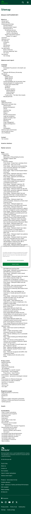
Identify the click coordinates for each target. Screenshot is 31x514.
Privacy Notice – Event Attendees (10, 374)
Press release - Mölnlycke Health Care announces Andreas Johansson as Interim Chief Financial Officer (15, 200)
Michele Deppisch (10, 90)
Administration (7, 105)
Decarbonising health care (10, 429)
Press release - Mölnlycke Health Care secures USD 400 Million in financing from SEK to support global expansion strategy (15, 241)
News (2, 152)
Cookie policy (5, 364)
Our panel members (10, 89)
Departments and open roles (9, 104)
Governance (5, 418)
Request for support (11, 36)
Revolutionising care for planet (9, 427)
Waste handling (5, 441)
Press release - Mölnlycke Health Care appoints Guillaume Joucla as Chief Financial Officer (15, 216)
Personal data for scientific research (11, 370)
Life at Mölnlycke (6, 133)
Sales (4, 126)
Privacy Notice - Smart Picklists (11, 373)
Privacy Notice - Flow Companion (10, 371)
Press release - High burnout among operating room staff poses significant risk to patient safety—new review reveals (15, 167)
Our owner (6, 52)
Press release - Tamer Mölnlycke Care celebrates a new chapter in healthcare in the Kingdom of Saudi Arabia (15, 302)
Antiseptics (6, 42)
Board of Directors (8, 49)
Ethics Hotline (5, 365)
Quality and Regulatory (9, 123)
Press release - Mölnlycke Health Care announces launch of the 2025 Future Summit (15, 204)
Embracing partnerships (8, 24)
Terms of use (5, 385)
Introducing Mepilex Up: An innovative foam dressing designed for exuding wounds (14, 82)
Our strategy (6, 55)
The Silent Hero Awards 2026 (10, 84)
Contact (3, 137)
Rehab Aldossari (10, 92)
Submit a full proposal (12, 33)
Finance (5, 113)
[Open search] (23, 2)
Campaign (4, 65)
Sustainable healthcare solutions (10, 436)
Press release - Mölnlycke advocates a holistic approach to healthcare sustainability (15, 174)
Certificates (5, 394)
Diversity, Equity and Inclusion (9, 130)
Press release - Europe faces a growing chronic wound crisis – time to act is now (15, 163)
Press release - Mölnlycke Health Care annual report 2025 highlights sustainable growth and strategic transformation (15, 213)
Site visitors (5, 383)
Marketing (6, 120)
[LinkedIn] (2, 502)
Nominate (7, 87)
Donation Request (7, 25)
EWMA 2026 (6, 155)
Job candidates (5, 368)
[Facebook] (13, 502)
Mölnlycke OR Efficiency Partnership (12, 72)
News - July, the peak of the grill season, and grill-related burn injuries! (14, 344)
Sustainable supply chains (8, 438)
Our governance (6, 48)
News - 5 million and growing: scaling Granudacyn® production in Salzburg (12, 331)
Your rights (4, 386)
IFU (2, 397)
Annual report (5, 21)
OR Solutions (6, 45)
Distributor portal (6, 415)
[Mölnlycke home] (4, 2)
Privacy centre (5, 361)
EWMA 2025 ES (9, 78)
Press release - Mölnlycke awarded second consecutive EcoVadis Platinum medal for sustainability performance (14, 181)
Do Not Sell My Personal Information (15, 260)
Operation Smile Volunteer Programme (15, 426)
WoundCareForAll (7, 96)
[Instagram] (6, 502)
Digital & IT (6, 111)
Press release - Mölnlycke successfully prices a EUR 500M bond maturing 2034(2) (15, 270)
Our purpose (5, 54)
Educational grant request (10, 27)
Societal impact (7, 424)
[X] (16, 502)
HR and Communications (9, 114)
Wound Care (6, 46)
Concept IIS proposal (11, 31)
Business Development (9, 107)
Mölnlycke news (6, 326)
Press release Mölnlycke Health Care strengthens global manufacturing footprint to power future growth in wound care (15, 320)
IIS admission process (10, 30)
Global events (5, 154)
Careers (3, 101)
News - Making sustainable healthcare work (14, 347)
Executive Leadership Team (10, 51)
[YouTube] (9, 502)
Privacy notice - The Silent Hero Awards (15, 95)
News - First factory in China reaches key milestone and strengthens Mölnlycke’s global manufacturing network (15, 341)
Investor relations (6, 143)
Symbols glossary (6, 401)
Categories (7, 86)
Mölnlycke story (6, 39)
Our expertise (5, 40)
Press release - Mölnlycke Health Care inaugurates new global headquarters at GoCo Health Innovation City (15, 225)
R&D (4, 125)
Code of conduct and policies (9, 412)
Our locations (5, 139)
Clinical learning (6, 22)
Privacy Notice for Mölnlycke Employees (12, 379)
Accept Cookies (15, 264)
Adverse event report (7, 60)
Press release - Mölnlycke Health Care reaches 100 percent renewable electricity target (15, 237)
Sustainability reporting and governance (12, 433)
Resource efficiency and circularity (12, 430)
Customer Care (7, 110)
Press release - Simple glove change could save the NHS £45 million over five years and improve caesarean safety (15, 297)
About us (4, 19)
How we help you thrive (7, 131)
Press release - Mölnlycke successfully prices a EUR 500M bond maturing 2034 (15, 267)
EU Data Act (5, 395)
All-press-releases (8, 161)
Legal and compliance (9, 116)
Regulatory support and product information (13, 398)
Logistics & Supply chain (9, 117)
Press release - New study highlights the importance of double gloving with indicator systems (14, 293)
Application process (7, 102)
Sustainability (6, 128)
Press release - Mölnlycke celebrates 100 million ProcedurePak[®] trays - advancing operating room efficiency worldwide (13, 185)
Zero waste (6, 432)
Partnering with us (8, 28)
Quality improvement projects (12, 34)
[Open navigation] (28, 2)
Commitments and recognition (9, 413)
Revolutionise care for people (9, 423)
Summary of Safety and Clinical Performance (13, 400)
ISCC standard (5, 421)
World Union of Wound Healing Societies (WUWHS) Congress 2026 (13, 157)
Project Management (8, 122)
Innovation (4, 37)
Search (3, 406)
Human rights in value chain (9, 420)
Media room (5, 160)
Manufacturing (7, 119)
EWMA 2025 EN (9, 77)
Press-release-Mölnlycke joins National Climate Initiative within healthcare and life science (15, 323)
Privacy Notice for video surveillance (11, 380)
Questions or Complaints (8, 382)
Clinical (5, 108)
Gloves (5, 43)
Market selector (6, 148)
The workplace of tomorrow (9, 439)
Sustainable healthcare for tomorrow (11, 435)
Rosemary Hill (10, 93)
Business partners (6, 362)
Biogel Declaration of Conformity (10, 392)
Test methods (8, 80)
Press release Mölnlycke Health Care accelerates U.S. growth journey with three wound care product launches (14, 309)
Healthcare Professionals (8, 367)
